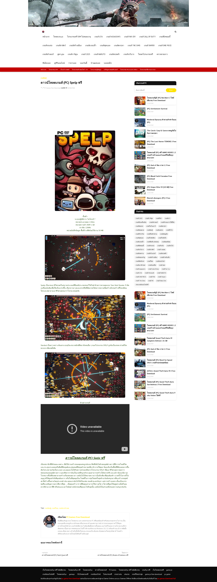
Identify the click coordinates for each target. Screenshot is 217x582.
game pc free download (153, 574)
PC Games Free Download (52, 88)
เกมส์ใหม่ (55, 508)
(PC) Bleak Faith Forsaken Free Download (159, 177)
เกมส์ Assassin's (140, 269)
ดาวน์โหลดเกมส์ (101, 570)
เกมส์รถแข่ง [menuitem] (47, 45)
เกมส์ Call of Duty (153, 269)
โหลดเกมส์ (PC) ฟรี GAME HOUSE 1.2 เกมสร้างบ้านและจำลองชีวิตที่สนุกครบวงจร (161, 155)
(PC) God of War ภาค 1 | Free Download (158, 166)
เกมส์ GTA (139, 273)
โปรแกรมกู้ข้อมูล (95, 69)
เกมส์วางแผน (161, 249)
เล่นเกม (126, 574)
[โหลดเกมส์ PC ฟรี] (108, 26)
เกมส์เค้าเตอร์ (153, 222)
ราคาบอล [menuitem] (72, 63)
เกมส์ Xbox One (161, 281)
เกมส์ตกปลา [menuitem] (119, 45)
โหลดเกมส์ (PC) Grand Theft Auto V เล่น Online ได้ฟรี (161, 394)
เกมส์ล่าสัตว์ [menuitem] (61, 45)
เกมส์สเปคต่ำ (163, 253)
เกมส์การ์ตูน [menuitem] (73, 54)
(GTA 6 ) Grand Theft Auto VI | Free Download (161, 372)
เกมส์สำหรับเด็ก (165, 257)
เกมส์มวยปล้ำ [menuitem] (90, 45)
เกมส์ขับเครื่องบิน (141, 222)
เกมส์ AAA (162, 265)
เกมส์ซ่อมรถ (139, 226)
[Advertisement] (85, 109)
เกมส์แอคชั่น (152, 265)
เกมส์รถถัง (160, 246)
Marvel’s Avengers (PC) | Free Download (158, 199)
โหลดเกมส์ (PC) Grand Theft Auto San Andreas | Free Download (160, 383)
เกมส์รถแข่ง (150, 246)
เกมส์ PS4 (152, 277)
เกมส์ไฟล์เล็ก (162, 238)
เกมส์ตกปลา (162, 226)
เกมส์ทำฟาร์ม (140, 234)
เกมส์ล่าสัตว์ (150, 249)
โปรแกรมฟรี (107, 574)
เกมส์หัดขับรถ (140, 261)
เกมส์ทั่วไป (169, 230)
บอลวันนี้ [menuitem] (83, 63)
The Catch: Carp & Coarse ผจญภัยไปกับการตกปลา (161, 131)
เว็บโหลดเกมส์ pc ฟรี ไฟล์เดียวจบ (54, 570)
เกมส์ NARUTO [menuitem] (99, 54)
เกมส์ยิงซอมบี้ (140, 246)
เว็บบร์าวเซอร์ (64, 69)
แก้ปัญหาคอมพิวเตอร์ (111, 69)
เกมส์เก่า (167, 218)
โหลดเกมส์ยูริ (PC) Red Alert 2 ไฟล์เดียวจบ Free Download (160, 99)
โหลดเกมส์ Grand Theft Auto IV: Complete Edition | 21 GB (159, 339)
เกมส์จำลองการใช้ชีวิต (167, 222)
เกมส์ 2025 (139, 218)
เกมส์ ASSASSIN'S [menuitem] (113, 36)
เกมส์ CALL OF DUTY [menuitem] (147, 36)
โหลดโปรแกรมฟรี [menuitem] (145, 54)
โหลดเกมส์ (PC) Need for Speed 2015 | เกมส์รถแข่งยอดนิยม (159, 361)
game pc (169, 570)
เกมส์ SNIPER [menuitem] (149, 45)
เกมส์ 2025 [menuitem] (85, 54)
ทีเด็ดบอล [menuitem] (46, 63)
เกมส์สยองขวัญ (140, 257)
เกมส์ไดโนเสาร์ (151, 226)
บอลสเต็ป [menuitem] (108, 63)
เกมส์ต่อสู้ (48, 508)
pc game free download (71, 578)
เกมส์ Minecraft (149, 273)
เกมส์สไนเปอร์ (151, 253)
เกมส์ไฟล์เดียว (151, 238)
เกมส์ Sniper (162, 277)
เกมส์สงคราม (140, 253)
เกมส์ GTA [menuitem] (99, 36)
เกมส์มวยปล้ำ (140, 242)
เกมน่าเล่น (118, 574)
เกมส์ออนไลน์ (160, 261)
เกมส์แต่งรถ (159, 230)
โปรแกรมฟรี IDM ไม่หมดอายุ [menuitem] (79, 36)
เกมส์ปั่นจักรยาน (152, 234)
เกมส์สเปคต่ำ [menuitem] (114, 54)
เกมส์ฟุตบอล (139, 238)
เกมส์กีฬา (159, 218)
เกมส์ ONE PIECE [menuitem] (165, 45)
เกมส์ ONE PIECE (141, 277)
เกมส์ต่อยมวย (140, 230)
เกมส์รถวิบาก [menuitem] (129, 54)
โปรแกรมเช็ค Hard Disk (147, 69)
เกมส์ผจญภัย (164, 234)
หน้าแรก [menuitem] (46, 36)
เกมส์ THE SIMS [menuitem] (134, 45)
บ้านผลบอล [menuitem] (95, 63)
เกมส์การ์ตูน (149, 218)
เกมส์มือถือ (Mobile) (153, 242)
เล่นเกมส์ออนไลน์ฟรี (142, 284)
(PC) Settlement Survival (157, 109)
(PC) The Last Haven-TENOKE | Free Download (161, 142)
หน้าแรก (43, 69)
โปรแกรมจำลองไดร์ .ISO (80, 69)
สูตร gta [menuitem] (60, 54)
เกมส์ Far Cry (166, 269)
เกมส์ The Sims (140, 281)
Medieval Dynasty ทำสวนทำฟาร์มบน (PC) (161, 120)
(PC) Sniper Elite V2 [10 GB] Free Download (160, 188)
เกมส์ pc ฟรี (146, 570)
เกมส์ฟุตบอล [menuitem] (105, 45)
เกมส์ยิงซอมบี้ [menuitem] (164, 36)
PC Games (112, 570)
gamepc (72, 574)
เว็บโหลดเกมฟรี (158, 570)
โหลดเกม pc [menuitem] (58, 36)
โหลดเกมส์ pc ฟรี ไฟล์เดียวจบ (129, 570)
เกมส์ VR (150, 281)
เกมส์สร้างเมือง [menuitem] (75, 45)
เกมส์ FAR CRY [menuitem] (130, 36)
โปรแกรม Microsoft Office (128, 69)
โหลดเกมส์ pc (88, 570)
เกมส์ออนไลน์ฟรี (48, 574)
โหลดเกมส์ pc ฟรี (74, 570)
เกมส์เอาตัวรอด (64, 508)
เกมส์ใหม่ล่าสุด (137, 574)
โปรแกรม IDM (53, 69)
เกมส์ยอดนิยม (166, 242)
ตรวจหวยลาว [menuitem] (162, 54)
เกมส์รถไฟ (170, 246)
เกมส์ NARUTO (161, 273)
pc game (167, 574)
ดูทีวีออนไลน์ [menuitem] (59, 63)
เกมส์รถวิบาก (140, 249)
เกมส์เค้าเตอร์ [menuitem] (48, 54)
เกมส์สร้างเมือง (152, 257)
